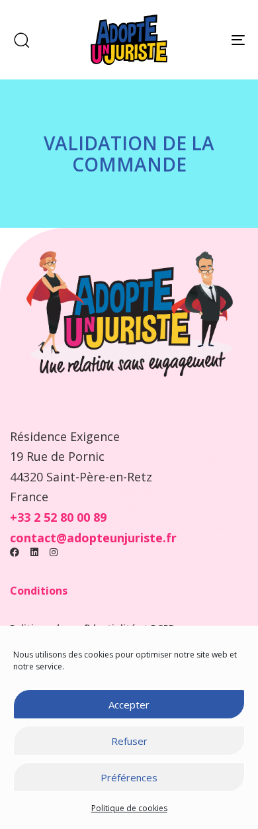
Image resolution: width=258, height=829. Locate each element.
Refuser (129, 741)
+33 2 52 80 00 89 (58, 517)
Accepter (129, 704)
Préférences (129, 777)
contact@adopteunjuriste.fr (93, 538)
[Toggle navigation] (206, 39)
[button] (21, 40)
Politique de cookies (129, 808)
